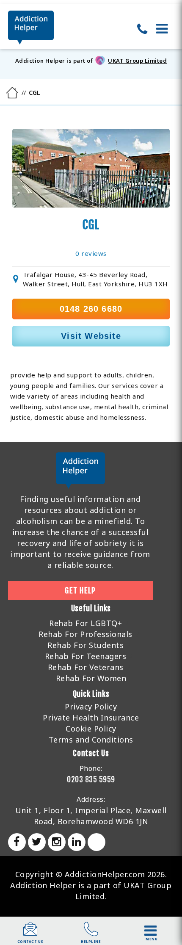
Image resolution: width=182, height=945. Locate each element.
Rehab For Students (85, 645)
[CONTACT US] (30, 933)
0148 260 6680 (91, 308)
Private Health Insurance (91, 717)
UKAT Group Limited (137, 60)
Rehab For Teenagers (86, 656)
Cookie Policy (91, 728)
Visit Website (91, 336)
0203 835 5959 (91, 779)
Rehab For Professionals (85, 634)
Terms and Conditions (91, 739)
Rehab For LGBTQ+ (85, 623)
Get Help (80, 590)
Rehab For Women (91, 678)
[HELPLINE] (91, 933)
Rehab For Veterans (86, 667)
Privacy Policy (91, 706)
